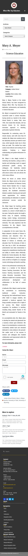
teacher (6, 400)
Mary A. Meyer (20, 398)
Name (4, 354)
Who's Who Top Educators (11, 11)
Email (4, 360)
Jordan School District (10, 398)
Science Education (14, 53)
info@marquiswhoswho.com (9, 484)
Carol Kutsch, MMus (8, 436)
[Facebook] (7, 499)
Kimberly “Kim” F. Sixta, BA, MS (11, 415)
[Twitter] (10, 499)
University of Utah (13, 400)
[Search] (23, 19)
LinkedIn (4, 346)
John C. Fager (6, 426)
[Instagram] (4, 499)
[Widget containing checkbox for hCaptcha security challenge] (14, 377)
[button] (25, 11)
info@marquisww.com (8, 488)
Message (5, 365)
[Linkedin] (13, 499)
